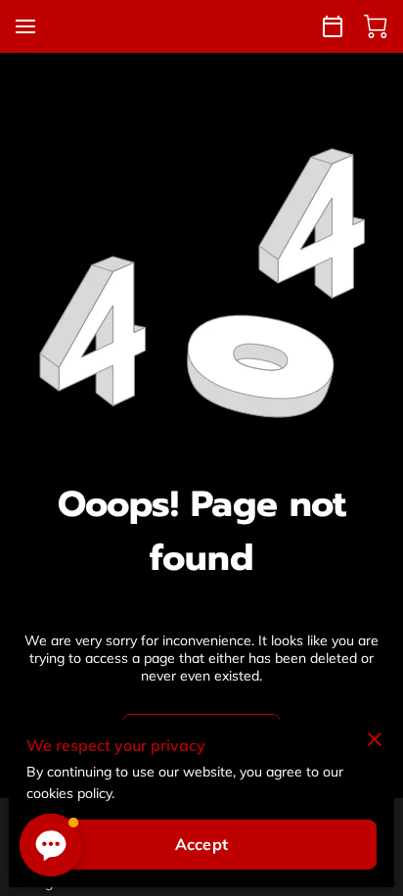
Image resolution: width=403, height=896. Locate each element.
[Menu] (25, 26)
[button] (51, 845)
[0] (375, 26)
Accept (201, 844)
